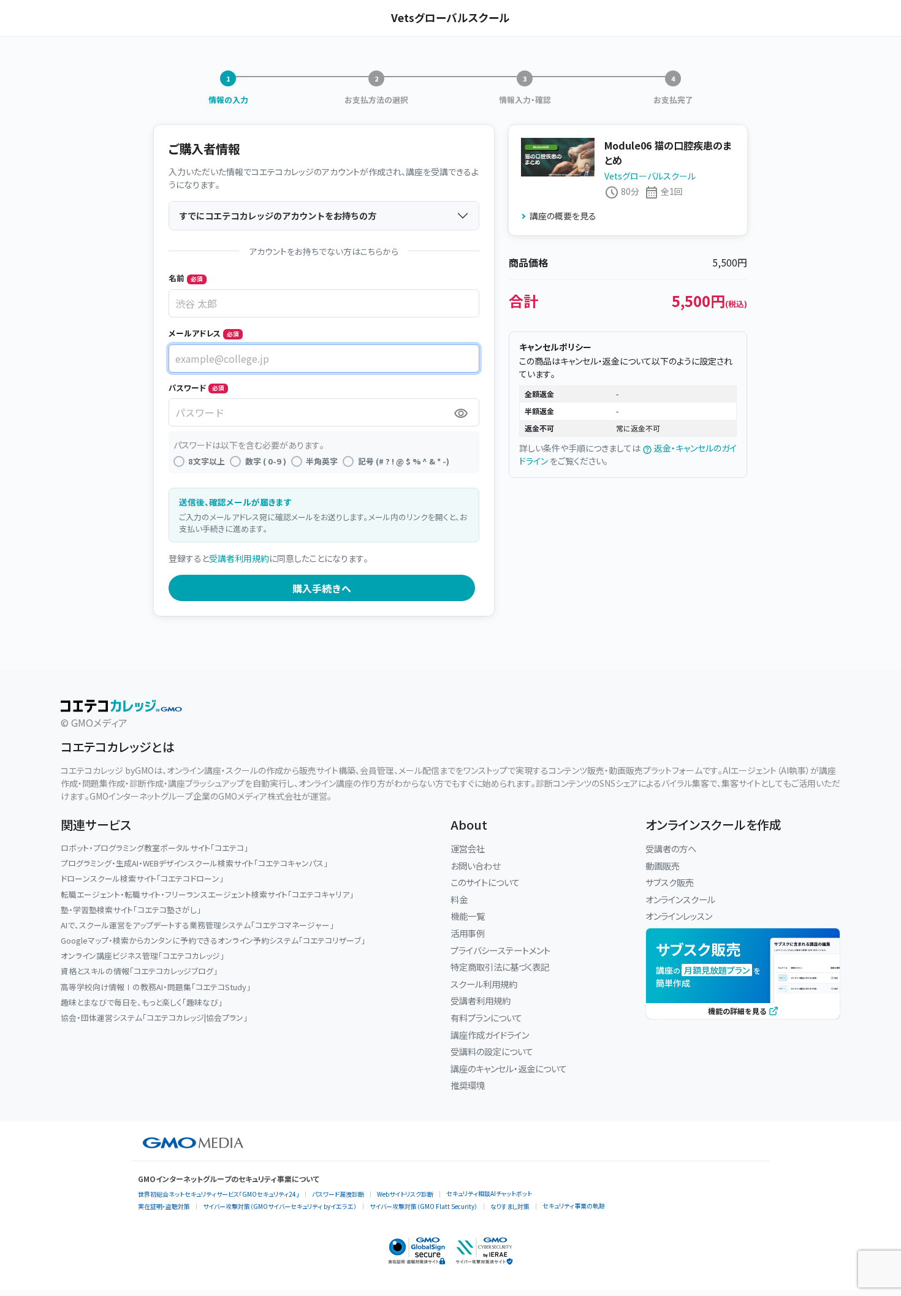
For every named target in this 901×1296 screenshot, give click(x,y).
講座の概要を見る (563, 216)
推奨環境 (467, 1084)
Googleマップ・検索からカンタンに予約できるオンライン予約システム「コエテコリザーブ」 (213, 940)
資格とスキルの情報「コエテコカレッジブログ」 (139, 971)
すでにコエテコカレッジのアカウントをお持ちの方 (277, 215)
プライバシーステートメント (500, 950)
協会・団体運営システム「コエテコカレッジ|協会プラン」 (154, 1017)
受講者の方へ (670, 848)
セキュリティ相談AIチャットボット (489, 1193)
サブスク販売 (669, 882)
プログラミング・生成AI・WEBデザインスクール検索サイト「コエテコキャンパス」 (194, 863)
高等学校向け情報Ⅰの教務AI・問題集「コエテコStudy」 (156, 987)
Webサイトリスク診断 (405, 1194)
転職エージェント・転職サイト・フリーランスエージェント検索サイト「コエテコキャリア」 (207, 894)
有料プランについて (486, 1017)
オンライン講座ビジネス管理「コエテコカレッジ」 (142, 955)
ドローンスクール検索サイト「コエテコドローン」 (142, 878)
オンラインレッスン (678, 915)
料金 (459, 899)
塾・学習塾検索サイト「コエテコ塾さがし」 (131, 909)
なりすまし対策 (510, 1206)
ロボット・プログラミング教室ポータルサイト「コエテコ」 (154, 848)
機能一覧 (467, 915)
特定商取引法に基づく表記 (499, 966)
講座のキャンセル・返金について (508, 1068)
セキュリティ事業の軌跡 (573, 1205)
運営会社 (467, 848)
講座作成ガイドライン (489, 1034)
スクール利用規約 (483, 983)
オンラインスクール (680, 899)
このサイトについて (485, 882)
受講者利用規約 (239, 558)
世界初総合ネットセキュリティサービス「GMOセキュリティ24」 (218, 1194)
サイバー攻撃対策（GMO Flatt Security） (423, 1206)
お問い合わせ (475, 865)
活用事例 (467, 933)
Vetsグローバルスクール (650, 176)
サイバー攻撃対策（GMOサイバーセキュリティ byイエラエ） (280, 1206)
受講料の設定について (491, 1051)
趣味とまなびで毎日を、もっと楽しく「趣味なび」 (141, 1002)
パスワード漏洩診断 (338, 1194)
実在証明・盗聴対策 (164, 1206)
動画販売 (662, 865)
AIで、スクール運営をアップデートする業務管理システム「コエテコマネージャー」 (197, 925)
